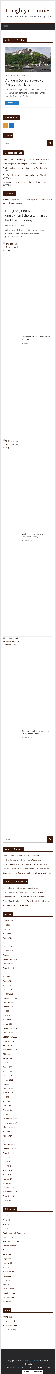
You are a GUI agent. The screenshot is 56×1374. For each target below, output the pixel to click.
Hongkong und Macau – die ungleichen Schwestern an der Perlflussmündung (27, 215)
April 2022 (7, 1067)
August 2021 (8, 1093)
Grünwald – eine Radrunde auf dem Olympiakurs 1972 (27, 182)
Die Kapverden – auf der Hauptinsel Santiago (32, 535)
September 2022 (10, 1058)
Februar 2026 (8, 946)
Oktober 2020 (9, 1127)
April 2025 (7, 981)
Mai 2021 (7, 1101)
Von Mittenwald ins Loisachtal (26, 888)
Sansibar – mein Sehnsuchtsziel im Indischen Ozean (36, 732)
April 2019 (7, 1170)
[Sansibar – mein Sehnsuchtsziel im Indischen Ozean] (11, 734)
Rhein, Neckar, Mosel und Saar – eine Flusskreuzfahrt (26, 168)
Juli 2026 (6, 925)
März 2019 (7, 1174)
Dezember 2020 (10, 1118)
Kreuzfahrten (8, 1271)
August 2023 (8, 1041)
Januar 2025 (8, 994)
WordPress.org (9, 1329)
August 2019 (8, 1153)
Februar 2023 (8, 1045)
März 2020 (7, 1140)
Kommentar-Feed (10, 1325)
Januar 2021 (8, 1114)
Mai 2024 (7, 1019)
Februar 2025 (8, 989)
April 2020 (7, 1136)
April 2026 (7, 938)
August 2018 (8, 1196)
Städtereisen (8, 1289)
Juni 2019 (7, 1161)
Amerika (6, 1224)
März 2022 (7, 1071)
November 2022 (10, 1049)
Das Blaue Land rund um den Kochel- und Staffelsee (26, 175)
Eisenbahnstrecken (11, 1241)
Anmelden (7, 1317)
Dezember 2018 (10, 1187)
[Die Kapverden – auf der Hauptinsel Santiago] (11, 537)
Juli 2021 (6, 1097)
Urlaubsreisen (9, 1297)
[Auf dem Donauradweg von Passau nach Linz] (27, 59)
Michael (22, 75)
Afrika (5, 1215)
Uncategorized (9, 1293)
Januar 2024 (8, 1024)
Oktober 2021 (9, 1088)
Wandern (7, 1301)
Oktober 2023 (9, 1032)
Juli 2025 (6, 972)
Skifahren (7, 1284)
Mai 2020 (7, 1131)
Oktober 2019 (9, 1144)
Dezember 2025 (10, 955)
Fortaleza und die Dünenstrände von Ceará (36, 338)
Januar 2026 (8, 951)
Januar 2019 (8, 1183)
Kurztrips (7, 1276)
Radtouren (7, 1280)
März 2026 (7, 942)
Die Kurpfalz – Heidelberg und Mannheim (21, 159)
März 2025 (7, 985)
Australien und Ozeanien (14, 1233)
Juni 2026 (7, 929)
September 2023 (10, 1037)
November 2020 (10, 1123)
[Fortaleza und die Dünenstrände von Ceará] (11, 340)
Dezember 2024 (10, 998)
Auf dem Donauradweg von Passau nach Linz (25, 82)
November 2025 (10, 959)
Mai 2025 (7, 976)
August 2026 (8, 920)
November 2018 (10, 1192)
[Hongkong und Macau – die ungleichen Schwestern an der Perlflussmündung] (28, 201)
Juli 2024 (6, 1011)
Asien (5, 1228)
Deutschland (8, 1237)
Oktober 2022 (9, 1054)
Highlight (7, 1258)
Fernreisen (7, 1254)
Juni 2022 (7, 1062)
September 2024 (10, 1006)
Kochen (6, 1267)
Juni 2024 (7, 1015)
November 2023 (10, 1028)
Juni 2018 (7, 1200)
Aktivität (6, 1220)
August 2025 (8, 968)
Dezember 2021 (10, 1084)
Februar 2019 (8, 1179)
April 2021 (7, 1105)
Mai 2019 (7, 1166)
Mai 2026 (7, 933)
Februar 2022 (8, 1075)
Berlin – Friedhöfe (20, 905)
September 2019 (10, 1148)
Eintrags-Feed (9, 1321)
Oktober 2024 (9, 1002)
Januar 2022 (8, 1080)
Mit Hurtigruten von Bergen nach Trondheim (22, 163)
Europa (6, 1250)
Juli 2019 (6, 1157)
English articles (9, 1246)
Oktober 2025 (9, 963)
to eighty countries (28, 10)
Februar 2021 (8, 1110)
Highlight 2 (7, 1263)
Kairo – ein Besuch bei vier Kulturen (28, 897)
